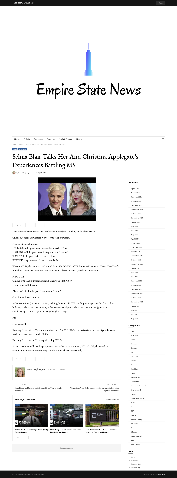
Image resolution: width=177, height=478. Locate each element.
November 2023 (137, 209)
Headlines (134, 369)
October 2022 (136, 260)
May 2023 (134, 235)
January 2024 (136, 201)
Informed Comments (139, 386)
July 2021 (134, 310)
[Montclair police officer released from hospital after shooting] (66, 415)
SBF (132, 411)
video (133, 440)
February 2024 (136, 197)
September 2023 (137, 218)
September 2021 (137, 302)
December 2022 (136, 256)
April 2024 (135, 188)
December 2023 (136, 205)
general (134, 365)
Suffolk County (65, 139)
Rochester (38, 139)
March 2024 (135, 193)
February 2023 (136, 247)
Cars (132, 352)
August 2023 (135, 222)
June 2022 (134, 277)
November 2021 (137, 293)
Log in (133, 457)
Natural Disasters (137, 398)
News (15, 149)
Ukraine (134, 432)
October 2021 (136, 298)
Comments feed (136, 464)
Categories (135, 356)
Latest (133, 394)
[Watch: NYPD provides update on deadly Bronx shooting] (31, 415)
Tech (133, 428)
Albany (79, 139)
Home (17, 139)
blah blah (134, 335)
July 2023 (134, 226)
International (136, 390)
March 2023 (135, 243)
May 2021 (134, 319)
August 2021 (135, 306)
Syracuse (51, 139)
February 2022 (136, 281)
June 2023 (134, 230)
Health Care (135, 377)
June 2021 (134, 314)
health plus (135, 382)
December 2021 (136, 289)
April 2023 (135, 239)
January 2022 (136, 285)
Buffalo (27, 139)
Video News (22, 149)
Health (133, 373)
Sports (133, 415)
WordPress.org (135, 468)
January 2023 (136, 251)
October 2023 (136, 214)
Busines (134, 344)
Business (134, 348)
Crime (133, 361)
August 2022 (135, 268)
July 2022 (134, 272)
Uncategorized (136, 436)
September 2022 (137, 264)
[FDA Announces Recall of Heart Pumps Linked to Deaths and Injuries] (102, 415)
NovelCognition (159, 474)
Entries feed (134, 461)
